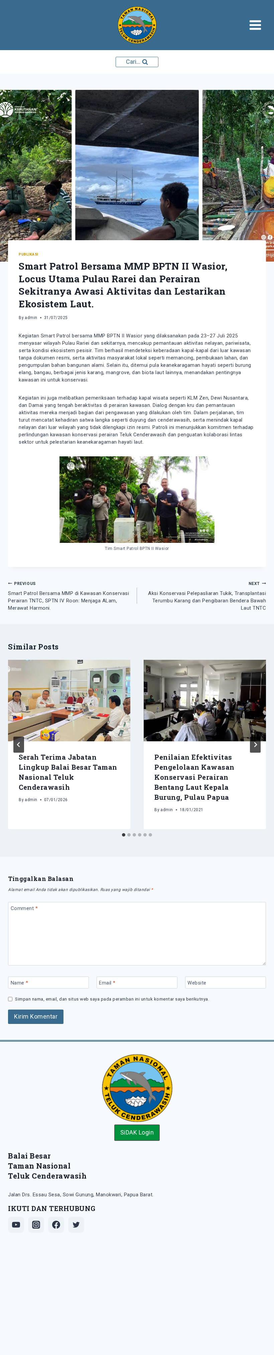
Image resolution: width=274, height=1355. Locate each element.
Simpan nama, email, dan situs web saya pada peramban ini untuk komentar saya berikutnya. (112, 999)
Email (107, 983)
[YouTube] (16, 1225)
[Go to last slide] (18, 745)
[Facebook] (56, 1225)
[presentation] (69, 700)
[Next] (255, 745)
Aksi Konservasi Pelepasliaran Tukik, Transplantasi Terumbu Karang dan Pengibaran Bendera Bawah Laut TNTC (207, 596)
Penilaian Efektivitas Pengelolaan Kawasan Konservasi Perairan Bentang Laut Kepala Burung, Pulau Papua (194, 777)
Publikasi (28, 254)
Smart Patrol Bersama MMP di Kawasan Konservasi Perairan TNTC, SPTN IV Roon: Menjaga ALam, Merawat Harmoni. (68, 596)
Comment (24, 908)
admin (31, 317)
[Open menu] (257, 24)
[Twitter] (76, 1225)
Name (19, 983)
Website (197, 983)
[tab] (123, 835)
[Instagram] (36, 1225)
